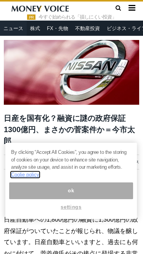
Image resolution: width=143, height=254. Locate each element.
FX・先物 (57, 28)
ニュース (13, 28)
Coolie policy (25, 174)
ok (71, 190)
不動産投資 (87, 28)
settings (71, 207)
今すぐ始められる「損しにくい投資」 (77, 17)
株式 (35, 28)
